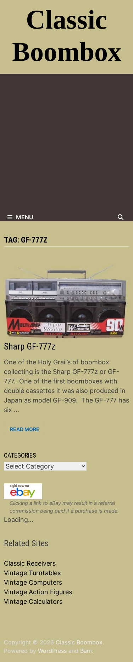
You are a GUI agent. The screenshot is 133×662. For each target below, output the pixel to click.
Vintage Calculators (33, 601)
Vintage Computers (33, 582)
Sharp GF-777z (29, 346)
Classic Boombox (79, 642)
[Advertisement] (66, 143)
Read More (24, 429)
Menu (24, 217)
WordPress (52, 650)
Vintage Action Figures (38, 592)
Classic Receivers (30, 563)
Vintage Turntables (32, 573)
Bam (86, 650)
